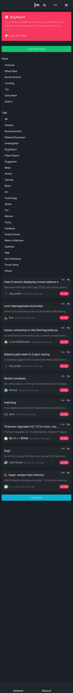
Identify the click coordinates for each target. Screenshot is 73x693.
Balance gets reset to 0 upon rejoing (27, 354)
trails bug (10, 402)
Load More (36, 497)
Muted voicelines (15, 378)
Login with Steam (17, 35)
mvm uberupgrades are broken (23, 306)
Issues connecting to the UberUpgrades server (33, 330)
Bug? (7, 451)
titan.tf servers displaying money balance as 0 (33, 282)
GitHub (8, 29)
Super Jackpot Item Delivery (26, 475)
